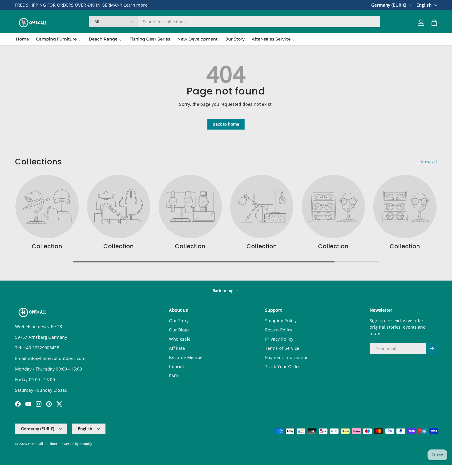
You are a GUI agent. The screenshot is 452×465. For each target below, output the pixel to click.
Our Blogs (179, 330)
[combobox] (234, 21)
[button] (434, 22)
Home (22, 39)
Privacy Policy (279, 339)
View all (429, 161)
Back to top (224, 290)
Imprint (176, 366)
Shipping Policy (281, 320)
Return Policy (278, 330)
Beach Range (103, 39)
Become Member (186, 357)
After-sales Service (271, 39)
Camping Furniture (56, 39)
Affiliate (177, 348)
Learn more (135, 5)
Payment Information (287, 357)
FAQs (174, 376)
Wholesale (179, 339)
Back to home (226, 124)
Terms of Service (282, 348)
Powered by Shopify (76, 444)
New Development (197, 39)
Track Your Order (282, 366)
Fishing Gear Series (149, 39)
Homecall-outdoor (43, 444)
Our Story (235, 39)
